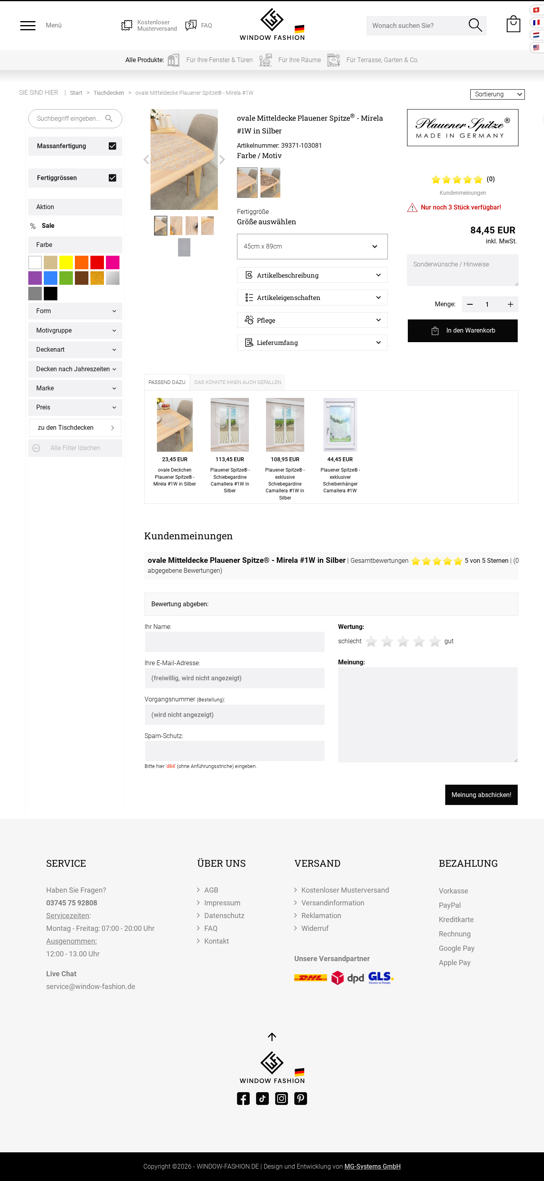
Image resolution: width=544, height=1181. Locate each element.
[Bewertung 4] (419, 641)
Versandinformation (332, 903)
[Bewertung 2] (387, 641)
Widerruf (315, 928)
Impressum (222, 903)
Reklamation (321, 915)
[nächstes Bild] (222, 159)
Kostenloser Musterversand (345, 890)
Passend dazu (167, 382)
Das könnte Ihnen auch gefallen (237, 382)
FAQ (210, 928)
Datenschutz (224, 915)
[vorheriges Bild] (146, 159)
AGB (211, 890)
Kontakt (216, 941)
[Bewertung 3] (403, 641)
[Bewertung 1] (371, 641)
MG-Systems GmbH (372, 1166)
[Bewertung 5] (435, 641)
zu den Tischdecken (66, 427)
